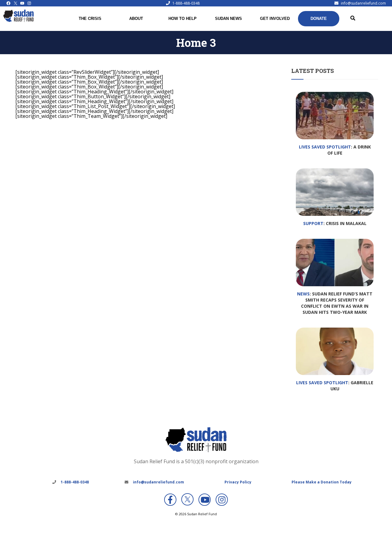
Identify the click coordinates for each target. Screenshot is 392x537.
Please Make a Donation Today (322, 482)
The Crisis (90, 18)
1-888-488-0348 (186, 3)
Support (313, 223)
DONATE (319, 18)
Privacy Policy (237, 482)
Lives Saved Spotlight (325, 147)
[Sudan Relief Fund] (18, 20)
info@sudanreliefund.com (363, 3)
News (303, 294)
